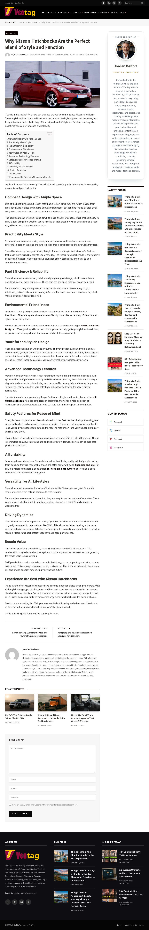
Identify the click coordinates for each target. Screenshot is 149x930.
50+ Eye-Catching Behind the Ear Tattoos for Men (131, 894)
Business (62, 12)
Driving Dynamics (18, 170)
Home (119, 925)
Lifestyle (76, 12)
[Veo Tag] (20, 12)
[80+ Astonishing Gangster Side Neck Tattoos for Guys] (115, 363)
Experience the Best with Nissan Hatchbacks (30, 177)
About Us (9, 2)
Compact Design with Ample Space (24, 139)
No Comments (78, 55)
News (114, 12)
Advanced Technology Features (24, 156)
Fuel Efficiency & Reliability (21, 146)
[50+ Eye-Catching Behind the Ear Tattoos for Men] (109, 895)
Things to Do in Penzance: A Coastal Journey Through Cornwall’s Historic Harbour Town (133, 254)
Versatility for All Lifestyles (21, 166)
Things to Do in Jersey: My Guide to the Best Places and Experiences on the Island (134, 225)
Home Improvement (95, 12)
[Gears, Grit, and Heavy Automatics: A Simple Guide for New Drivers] (52, 703)
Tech (121, 12)
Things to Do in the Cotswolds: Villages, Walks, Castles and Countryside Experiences (132, 313)
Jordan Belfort (21, 55)
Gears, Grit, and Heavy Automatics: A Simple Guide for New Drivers (51, 718)
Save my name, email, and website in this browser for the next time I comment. (45, 804)
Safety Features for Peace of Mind (25, 160)
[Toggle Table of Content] (48, 134)
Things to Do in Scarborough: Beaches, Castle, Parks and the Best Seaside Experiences (133, 389)
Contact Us (19, 2)
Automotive (49, 12)
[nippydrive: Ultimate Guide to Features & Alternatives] (109, 874)
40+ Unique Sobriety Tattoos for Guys (129, 853)
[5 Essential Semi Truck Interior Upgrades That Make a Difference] (85, 703)
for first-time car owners (61, 468)
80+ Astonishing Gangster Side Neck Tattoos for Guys (133, 364)
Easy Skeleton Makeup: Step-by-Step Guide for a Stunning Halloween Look (133, 340)
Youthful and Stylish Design (21, 153)
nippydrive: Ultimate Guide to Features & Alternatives (130, 873)
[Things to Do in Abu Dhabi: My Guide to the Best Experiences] (115, 201)
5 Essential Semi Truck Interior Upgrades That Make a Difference (82, 718)
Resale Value (15, 173)
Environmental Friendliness (21, 149)
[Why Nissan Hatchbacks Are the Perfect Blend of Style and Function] (52, 84)
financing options (85, 465)
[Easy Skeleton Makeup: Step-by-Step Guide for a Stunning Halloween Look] (115, 338)
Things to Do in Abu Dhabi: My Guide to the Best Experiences (133, 201)
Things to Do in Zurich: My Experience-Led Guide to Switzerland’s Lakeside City (132, 284)
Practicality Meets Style (20, 142)
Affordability (15, 163)
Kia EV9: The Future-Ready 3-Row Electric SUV (18, 716)
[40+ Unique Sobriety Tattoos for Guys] (109, 856)
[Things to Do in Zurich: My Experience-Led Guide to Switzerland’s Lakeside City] (115, 280)
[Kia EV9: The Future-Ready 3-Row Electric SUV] (19, 703)
